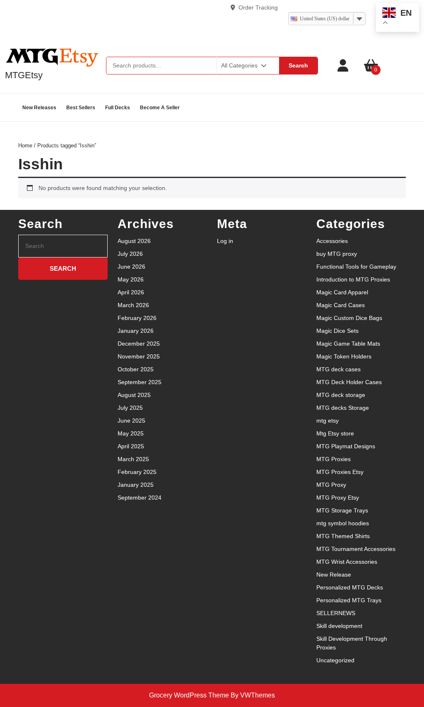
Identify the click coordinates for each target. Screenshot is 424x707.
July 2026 (130, 253)
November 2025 (139, 356)
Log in (225, 241)
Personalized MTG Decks (349, 587)
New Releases (39, 108)
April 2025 (131, 446)
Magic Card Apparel (342, 292)
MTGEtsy (24, 75)
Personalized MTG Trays (348, 600)
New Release (333, 574)
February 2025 (137, 472)
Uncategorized (335, 660)
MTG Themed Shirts (343, 536)
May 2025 (131, 433)
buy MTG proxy (336, 253)
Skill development (339, 626)
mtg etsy (327, 420)
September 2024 (139, 497)
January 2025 (136, 484)
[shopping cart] (371, 65)
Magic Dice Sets (337, 330)
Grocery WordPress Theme (189, 695)
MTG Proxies (333, 459)
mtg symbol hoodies (342, 523)
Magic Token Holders (343, 356)
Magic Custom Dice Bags (349, 318)
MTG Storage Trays (342, 510)
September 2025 (139, 382)
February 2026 (137, 318)
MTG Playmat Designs (345, 446)
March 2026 (133, 305)
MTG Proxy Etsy (337, 497)
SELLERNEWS (335, 613)
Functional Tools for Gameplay (356, 266)
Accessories (332, 241)
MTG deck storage (340, 395)
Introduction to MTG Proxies (353, 279)
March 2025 (133, 459)
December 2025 (139, 343)
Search (298, 65)
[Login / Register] (342, 65)
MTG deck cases (338, 369)
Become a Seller (160, 108)
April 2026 (131, 292)
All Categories (239, 65)
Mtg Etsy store (335, 433)
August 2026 (134, 241)
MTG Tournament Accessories (355, 549)
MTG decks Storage (342, 407)
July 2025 (130, 407)
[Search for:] (63, 246)
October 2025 (136, 369)
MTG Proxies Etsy (340, 472)
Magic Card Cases (340, 305)
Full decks (117, 108)
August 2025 (134, 395)
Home (25, 145)
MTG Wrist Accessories (346, 561)
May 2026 (131, 279)
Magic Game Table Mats (348, 343)
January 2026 (136, 330)
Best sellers (80, 108)
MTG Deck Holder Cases (349, 382)
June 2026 (131, 266)
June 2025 (131, 420)
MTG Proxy (331, 484)
